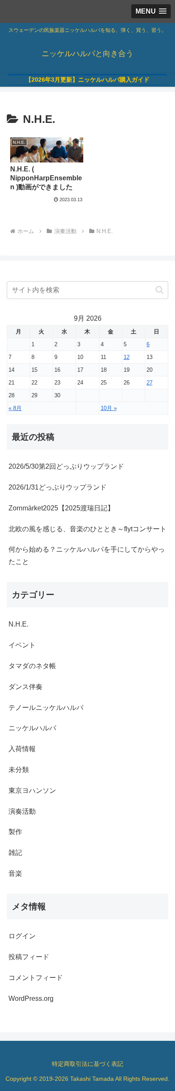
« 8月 (15, 408)
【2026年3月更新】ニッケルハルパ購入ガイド (87, 80)
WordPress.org (31, 998)
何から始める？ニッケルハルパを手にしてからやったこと (86, 555)
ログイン (22, 936)
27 (149, 382)
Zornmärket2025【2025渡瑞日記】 (61, 508)
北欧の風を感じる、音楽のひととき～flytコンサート (87, 529)
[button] (159, 290)
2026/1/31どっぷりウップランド (57, 487)
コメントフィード (35, 977)
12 (127, 357)
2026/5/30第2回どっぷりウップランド (66, 466)
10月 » (109, 408)
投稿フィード (28, 956)
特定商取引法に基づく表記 (87, 1063)
